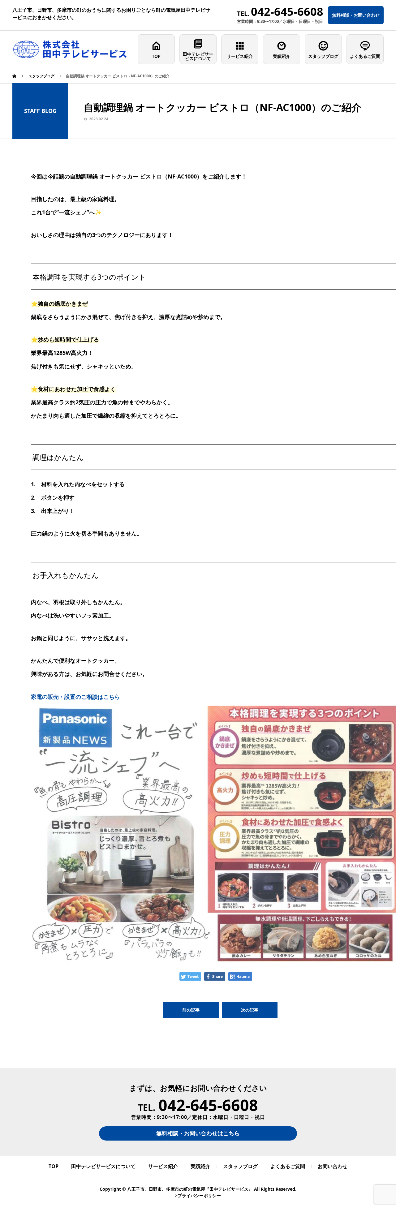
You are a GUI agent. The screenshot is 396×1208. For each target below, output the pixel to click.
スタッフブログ (323, 56)
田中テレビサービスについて (198, 56)
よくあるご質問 (365, 56)
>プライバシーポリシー (198, 1195)
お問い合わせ (332, 1166)
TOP (156, 56)
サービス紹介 (240, 56)
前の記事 (191, 1010)
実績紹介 (281, 56)
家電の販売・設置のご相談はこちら (75, 696)
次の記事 (249, 1010)
